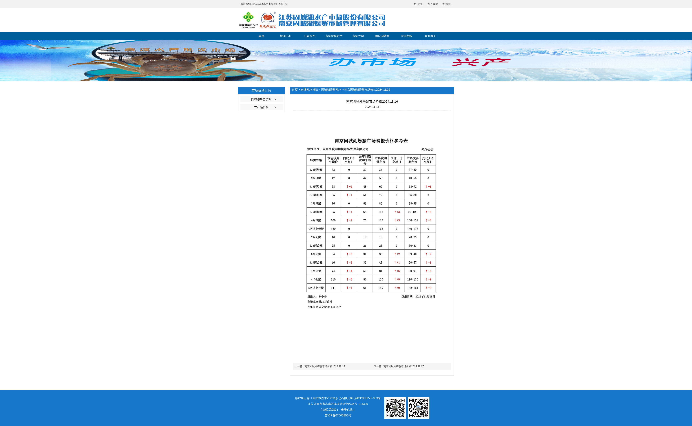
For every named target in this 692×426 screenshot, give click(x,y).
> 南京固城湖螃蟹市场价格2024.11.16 (366, 89)
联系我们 (430, 35)
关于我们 (418, 4)
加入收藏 (433, 4)
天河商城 (406, 35)
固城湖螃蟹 (382, 35)
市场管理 (358, 35)
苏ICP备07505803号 (338, 415)
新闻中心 (285, 35)
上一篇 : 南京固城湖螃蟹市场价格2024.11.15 (320, 366)
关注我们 (447, 4)
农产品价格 (261, 107)
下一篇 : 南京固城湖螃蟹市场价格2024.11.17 (399, 366)
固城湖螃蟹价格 (261, 99)
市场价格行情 (334, 35)
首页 (261, 35)
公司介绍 (310, 35)
